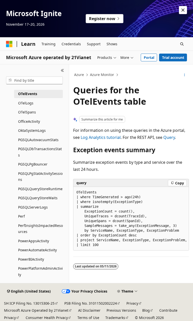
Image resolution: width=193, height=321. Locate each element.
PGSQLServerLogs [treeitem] (33, 207)
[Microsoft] (9, 44)
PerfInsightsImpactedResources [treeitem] (40, 228)
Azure (79, 74)
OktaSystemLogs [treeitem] (32, 130)
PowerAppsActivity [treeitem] (33, 240)
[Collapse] (62, 70)
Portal (149, 57)
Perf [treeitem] (21, 216)
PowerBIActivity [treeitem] (31, 259)
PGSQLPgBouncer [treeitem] (32, 164)
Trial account (173, 57)
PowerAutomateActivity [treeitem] (37, 250)
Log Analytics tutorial (101, 137)
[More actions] (184, 75)
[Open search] (182, 44)
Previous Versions (121, 310)
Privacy (132, 303)
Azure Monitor (102, 74)
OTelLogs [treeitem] (25, 103)
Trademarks (115, 317)
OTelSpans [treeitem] (27, 112)
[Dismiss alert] (183, 10)
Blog (146, 310)
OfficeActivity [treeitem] (29, 121)
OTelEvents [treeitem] (27, 93)
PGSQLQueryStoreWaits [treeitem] (38, 197)
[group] (131, 219)
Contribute (168, 310)
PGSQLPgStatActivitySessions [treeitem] (40, 176)
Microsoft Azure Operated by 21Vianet (36, 310)
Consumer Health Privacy (47, 317)
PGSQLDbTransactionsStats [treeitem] (40, 151)
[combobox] (34, 80)
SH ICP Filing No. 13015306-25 (29, 303)
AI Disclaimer (89, 310)
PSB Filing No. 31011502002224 (90, 303)
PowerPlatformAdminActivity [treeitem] (40, 271)
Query (169, 137)
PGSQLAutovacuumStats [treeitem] (38, 139)
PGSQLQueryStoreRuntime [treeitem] (40, 188)
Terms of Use (88, 317)
